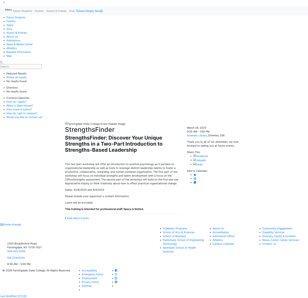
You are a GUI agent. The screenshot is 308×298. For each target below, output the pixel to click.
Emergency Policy (93, 274)
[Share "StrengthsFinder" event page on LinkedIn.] (199, 160)
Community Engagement (277, 228)
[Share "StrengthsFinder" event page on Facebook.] (200, 156)
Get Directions (16, 257)
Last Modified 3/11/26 (13, 296)
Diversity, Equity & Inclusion (279, 236)
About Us (12, 36)
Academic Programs (175, 228)
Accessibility (89, 270)
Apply (9, 25)
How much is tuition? (19, 109)
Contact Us (269, 243)
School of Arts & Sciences (178, 232)
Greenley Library (197, 135)
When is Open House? (19, 105)
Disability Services (273, 232)
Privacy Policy (90, 282)
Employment (89, 278)
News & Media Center (19, 44)
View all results (17, 77)
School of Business (174, 236)
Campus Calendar (223, 243)
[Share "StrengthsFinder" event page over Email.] (197, 164)
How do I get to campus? (21, 113)
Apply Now (93, 11)
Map (9, 55)
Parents (39, 11)
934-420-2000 (16, 251)
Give (72, 11)
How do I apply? (16, 101)
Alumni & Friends (56, 11)
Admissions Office (224, 236)
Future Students (22, 11)
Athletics (11, 48)
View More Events (77, 218)
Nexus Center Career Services (280, 240)
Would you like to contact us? (24, 117)
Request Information (18, 52)
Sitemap (87, 285)
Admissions (13, 40)
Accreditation (221, 232)
